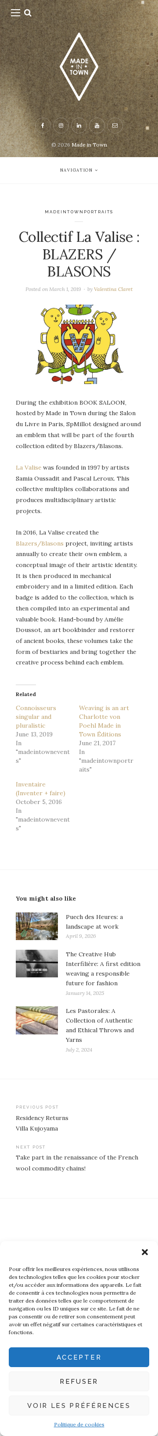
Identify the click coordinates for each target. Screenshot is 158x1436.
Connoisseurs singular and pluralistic (36, 716)
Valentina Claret (113, 289)
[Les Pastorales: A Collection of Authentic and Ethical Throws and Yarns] (37, 1030)
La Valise (28, 467)
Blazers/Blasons (40, 543)
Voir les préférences (79, 1406)
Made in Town (89, 144)
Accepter (79, 1357)
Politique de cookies (79, 1424)
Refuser (79, 1382)
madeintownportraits (79, 211)
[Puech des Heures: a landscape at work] (37, 926)
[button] (144, 1252)
